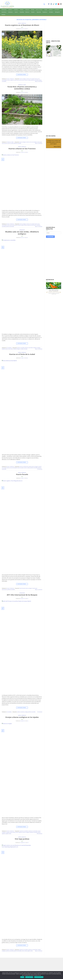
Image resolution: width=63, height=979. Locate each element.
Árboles (21, 9)
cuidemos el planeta (20, 711)
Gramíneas (4, 12)
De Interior (57, 9)
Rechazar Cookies (29, 977)
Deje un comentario (38, 81)
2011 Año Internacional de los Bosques (22, 595)
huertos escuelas (20, 467)
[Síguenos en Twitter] (56, 4)
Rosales (32, 12)
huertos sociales (28, 80)
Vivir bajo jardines (22, 839)
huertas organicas (19, 832)
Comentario (39, 469)
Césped (45, 9)
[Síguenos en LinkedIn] (61, 4)
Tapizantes (39, 12)
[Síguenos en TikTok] (53, 4)
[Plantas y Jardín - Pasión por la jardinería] (8, 4)
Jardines (10, 9)
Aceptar (22, 977)
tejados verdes (8, 833)
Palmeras (27, 12)
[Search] (45, 4)
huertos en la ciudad (30, 78)
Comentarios (39, 833)
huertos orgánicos (10, 80)
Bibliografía (57, 12)
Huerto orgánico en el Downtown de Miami (22, 25)
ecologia (26, 711)
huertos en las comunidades (31, 142)
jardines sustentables (17, 950)
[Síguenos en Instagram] (51, 4)
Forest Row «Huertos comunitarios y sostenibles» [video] (22, 88)
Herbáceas (10, 12)
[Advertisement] (54, 30)
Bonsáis (32, 9)
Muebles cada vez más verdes (7, 348)
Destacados (4, 9)
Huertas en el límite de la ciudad (22, 354)
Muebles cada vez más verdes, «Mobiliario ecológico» (22, 233)
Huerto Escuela (22, 474)
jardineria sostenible (34, 80)
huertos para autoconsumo (19, 80)
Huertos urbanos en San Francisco (22, 149)
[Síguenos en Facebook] (49, 4)
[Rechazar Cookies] (61, 975)
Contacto (3, 14)
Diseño (8, 949)
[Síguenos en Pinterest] (58, 4)
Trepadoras (44, 12)
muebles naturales (24, 348)
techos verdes (24, 950)
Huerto (16, 12)
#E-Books (51, 12)
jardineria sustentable (10, 226)
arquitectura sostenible (23, 831)
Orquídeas (22, 12)
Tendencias (23, 23)
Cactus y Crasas (39, 9)
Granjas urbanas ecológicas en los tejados (22, 717)
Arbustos (27, 9)
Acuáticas (16, 9)
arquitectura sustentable (32, 831)
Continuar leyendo (22, 74)
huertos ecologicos (22, 78)
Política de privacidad (39, 977)
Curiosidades (22, 229)
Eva (27, 28)
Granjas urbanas (12, 832)
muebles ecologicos (16, 348)
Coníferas (50, 9)
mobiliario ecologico (36, 347)
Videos (24, 84)
